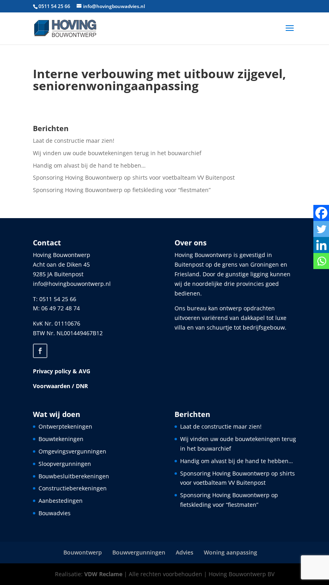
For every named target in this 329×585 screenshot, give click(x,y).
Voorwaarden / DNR (60, 386)
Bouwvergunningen (138, 552)
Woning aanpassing (230, 552)
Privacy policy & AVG (61, 371)
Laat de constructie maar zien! (73, 140)
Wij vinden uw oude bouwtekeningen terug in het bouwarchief (117, 153)
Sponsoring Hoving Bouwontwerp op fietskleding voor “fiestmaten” (122, 190)
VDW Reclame (103, 574)
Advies (184, 552)
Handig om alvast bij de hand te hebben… (89, 165)
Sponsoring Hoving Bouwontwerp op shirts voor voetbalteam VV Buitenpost (134, 177)
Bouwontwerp (82, 552)
